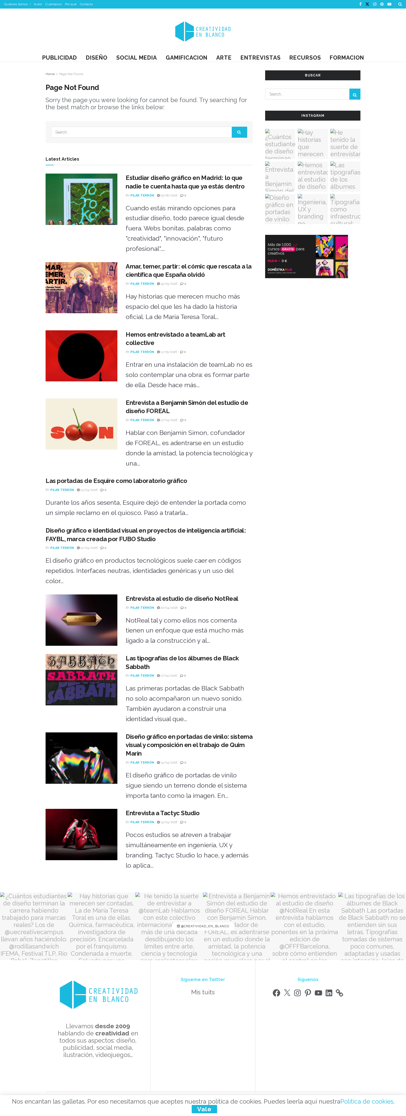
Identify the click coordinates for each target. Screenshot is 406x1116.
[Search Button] (400, 4)
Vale (204, 1109)
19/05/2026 (168, 284)
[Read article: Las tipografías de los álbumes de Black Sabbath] (81, 679)
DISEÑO (96, 57)
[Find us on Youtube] (389, 4)
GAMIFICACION (186, 57)
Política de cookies (366, 1101)
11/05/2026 (168, 352)
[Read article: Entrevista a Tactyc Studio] (81, 834)
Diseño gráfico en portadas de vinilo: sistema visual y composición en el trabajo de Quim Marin (189, 745)
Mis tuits (203, 992)
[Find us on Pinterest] (382, 4)
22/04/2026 (88, 548)
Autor (38, 4)
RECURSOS (305, 57)
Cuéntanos (53, 4)
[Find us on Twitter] (367, 4)
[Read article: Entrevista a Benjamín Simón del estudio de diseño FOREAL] (81, 424)
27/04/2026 (168, 420)
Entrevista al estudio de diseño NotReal (182, 598)
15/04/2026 (168, 762)
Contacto (86, 4)
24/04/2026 (88, 490)
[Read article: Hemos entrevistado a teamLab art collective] (81, 356)
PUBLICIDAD (59, 57)
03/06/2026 (168, 195)
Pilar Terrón (142, 195)
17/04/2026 (168, 675)
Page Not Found (71, 74)
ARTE (224, 57)
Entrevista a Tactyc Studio (163, 813)
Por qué (71, 4)
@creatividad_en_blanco (204, 926)
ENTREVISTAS (261, 57)
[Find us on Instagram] (374, 4)
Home (50, 74)
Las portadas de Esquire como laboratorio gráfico (116, 480)
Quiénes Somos (16, 4)
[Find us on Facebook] (360, 4)
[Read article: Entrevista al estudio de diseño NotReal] (81, 620)
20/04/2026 (169, 608)
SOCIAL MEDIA (136, 57)
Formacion (347, 57)
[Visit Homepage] (203, 31)
